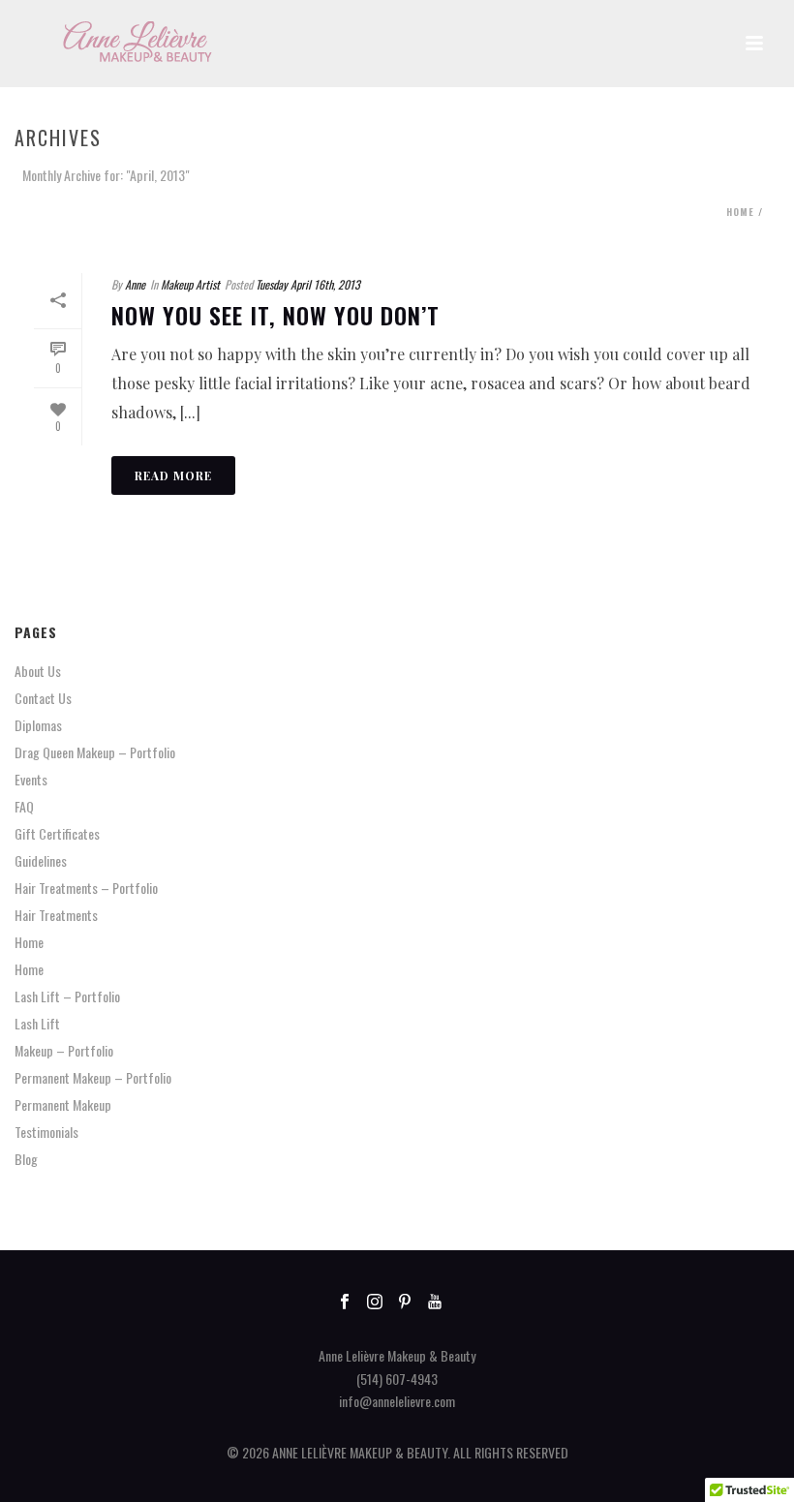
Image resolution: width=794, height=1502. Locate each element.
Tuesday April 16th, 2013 (308, 284)
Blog (26, 1159)
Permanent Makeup (63, 1105)
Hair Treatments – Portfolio (86, 888)
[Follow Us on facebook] (344, 1302)
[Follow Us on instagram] (374, 1302)
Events (31, 779)
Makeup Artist (190, 284)
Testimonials (46, 1132)
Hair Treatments (56, 915)
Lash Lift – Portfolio (67, 996)
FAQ (24, 806)
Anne (135, 284)
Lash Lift (37, 1023)
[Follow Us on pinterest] (404, 1302)
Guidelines (41, 861)
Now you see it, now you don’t (275, 314)
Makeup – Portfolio (64, 1050)
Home (740, 211)
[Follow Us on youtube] (435, 1302)
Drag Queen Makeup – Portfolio (95, 752)
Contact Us (43, 698)
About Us (38, 671)
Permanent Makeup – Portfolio (93, 1078)
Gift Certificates (57, 834)
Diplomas (38, 725)
